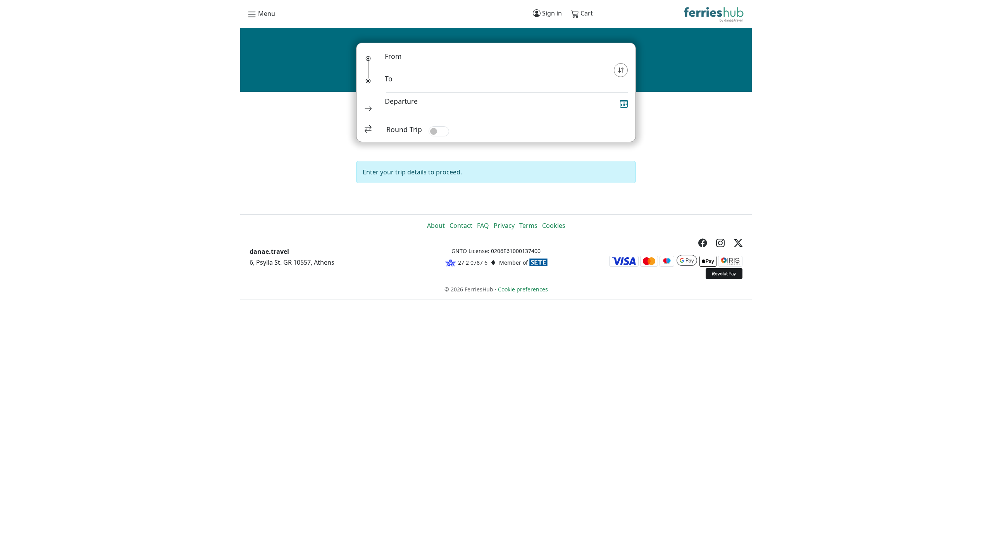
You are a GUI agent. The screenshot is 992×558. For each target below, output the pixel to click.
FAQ (483, 225)
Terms (528, 225)
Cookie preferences (523, 289)
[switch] (439, 131)
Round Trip (404, 129)
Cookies (553, 225)
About (436, 225)
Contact (461, 225)
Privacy (504, 225)
